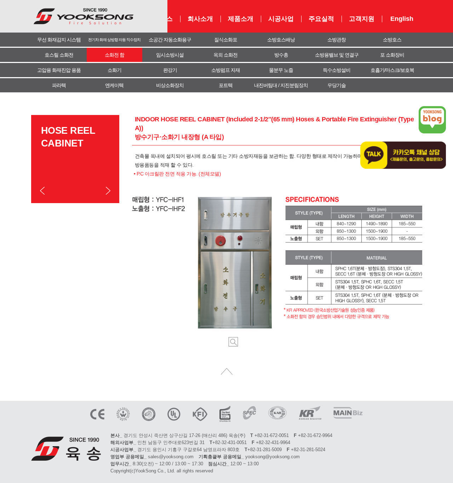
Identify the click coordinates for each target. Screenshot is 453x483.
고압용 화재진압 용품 (59, 70)
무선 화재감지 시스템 (59, 39)
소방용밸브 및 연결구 (337, 55)
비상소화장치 (170, 85)
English (401, 19)
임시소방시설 (170, 55)
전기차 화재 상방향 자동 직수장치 (114, 40)
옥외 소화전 (225, 55)
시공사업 (281, 19)
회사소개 (200, 19)
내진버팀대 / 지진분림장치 (281, 85)
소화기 (114, 70)
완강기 (170, 70)
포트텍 (226, 85)
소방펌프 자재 (225, 70)
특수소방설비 (336, 70)
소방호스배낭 (281, 39)
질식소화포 (225, 39)
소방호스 (392, 39)
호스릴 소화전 (59, 55)
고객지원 (361, 19)
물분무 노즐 (281, 70)
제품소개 (240, 19)
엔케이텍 (114, 85)
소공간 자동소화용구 (170, 39)
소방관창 (336, 39)
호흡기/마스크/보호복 (392, 70)
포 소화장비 (392, 55)
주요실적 (321, 19)
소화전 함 (114, 55)
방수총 (281, 55)
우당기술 (336, 85)
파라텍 (59, 85)
